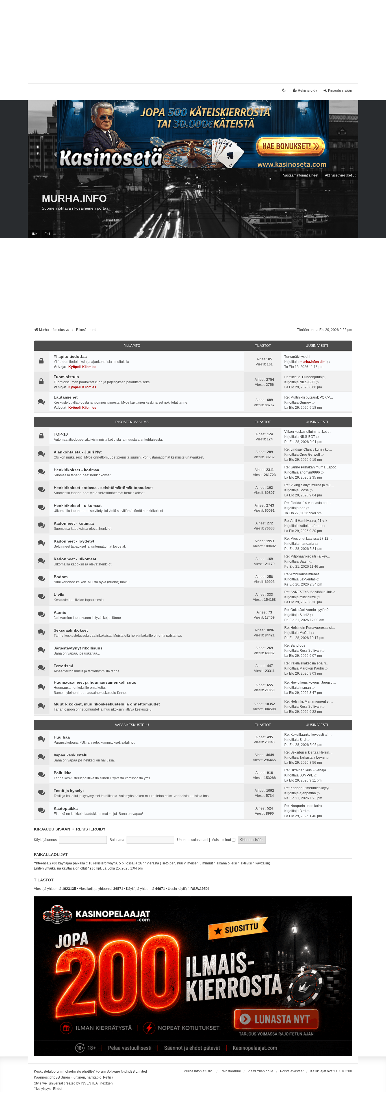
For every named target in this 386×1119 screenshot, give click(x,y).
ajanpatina (308, 793)
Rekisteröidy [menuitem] (307, 90)
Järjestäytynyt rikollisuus (78, 648)
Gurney (305, 402)
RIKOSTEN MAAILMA (132, 422)
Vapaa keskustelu (71, 755)
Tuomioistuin (66, 377)
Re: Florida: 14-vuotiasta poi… (307, 503)
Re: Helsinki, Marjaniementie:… (308, 701)
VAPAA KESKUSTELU (132, 725)
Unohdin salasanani (192, 840)
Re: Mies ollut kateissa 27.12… (308, 539)
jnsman (305, 688)
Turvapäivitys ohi (297, 357)
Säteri (304, 561)
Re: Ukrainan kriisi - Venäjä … (307, 770)
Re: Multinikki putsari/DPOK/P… (308, 397)
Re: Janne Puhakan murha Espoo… (312, 467)
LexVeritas (308, 579)
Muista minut (221, 840)
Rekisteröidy (90, 829)
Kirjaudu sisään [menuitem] (340, 90)
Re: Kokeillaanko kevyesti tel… (308, 735)
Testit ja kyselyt (69, 790)
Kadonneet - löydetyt (74, 541)
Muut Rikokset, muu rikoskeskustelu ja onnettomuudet (107, 704)
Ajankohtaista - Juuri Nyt (78, 452)
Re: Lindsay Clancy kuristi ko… (308, 449)
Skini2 (304, 615)
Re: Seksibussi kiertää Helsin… (308, 752)
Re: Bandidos (294, 645)
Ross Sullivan (310, 651)
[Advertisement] (169, 39)
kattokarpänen (311, 526)
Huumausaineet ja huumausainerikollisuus (95, 682)
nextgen (106, 1083)
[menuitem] (42, 1089)
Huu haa (62, 737)
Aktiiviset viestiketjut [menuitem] (340, 175)
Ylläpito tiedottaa (70, 356)
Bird (303, 740)
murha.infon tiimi (313, 362)
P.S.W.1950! (199, 889)
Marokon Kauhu (312, 668)
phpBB (87, 1071)
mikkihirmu (308, 597)
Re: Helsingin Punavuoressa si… (309, 628)
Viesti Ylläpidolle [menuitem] (260, 1071)
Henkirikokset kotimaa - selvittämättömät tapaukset (103, 487)
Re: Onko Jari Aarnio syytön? (306, 610)
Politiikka (62, 773)
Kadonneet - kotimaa (74, 523)
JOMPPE (306, 775)
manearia (307, 544)
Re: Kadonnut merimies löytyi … (308, 788)
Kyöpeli (74, 367)
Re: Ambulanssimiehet (301, 574)
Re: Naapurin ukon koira (303, 806)
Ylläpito (132, 346)
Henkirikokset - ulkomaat (78, 505)
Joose (304, 490)
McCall (305, 633)
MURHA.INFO (74, 198)
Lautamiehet (66, 397)
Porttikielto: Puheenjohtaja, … (307, 377)
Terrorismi (63, 666)
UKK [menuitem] (34, 234)
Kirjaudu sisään (52, 829)
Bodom (61, 576)
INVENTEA (89, 1083)
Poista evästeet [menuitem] (291, 1071)
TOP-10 (61, 434)
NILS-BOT (307, 382)
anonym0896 (310, 472)
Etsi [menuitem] (47, 234)
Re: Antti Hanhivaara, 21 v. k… (307, 521)
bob (302, 508)
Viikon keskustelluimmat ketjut (307, 432)
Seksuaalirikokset (71, 630)
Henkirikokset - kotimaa (76, 470)
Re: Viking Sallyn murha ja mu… (309, 485)
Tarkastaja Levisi (312, 757)
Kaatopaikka (66, 808)
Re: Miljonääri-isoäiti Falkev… (307, 556)
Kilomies (89, 367)
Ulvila (59, 594)
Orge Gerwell (310, 455)
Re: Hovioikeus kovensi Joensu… (310, 683)
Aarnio (60, 612)
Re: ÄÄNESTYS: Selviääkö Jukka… (311, 592)
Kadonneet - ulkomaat (75, 559)
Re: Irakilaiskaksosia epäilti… (306, 663)
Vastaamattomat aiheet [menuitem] (300, 175)
